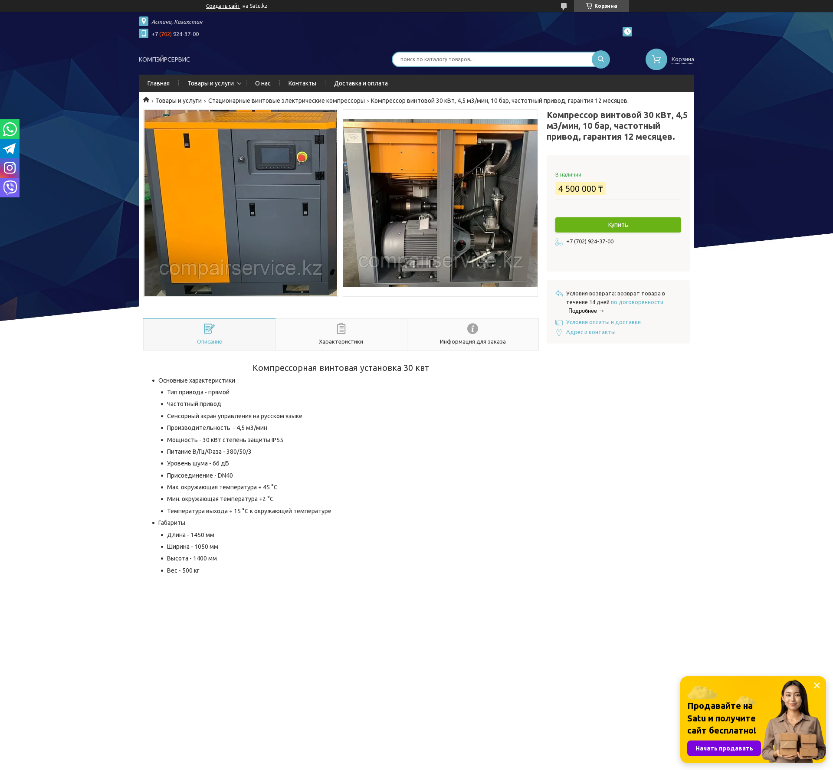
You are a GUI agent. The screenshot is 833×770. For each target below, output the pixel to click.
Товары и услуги (210, 83)
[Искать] (601, 59)
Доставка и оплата (361, 83)
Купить (618, 224)
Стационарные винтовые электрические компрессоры (286, 100)
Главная (159, 83)
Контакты (302, 83)
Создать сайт (223, 6)
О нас (263, 83)
